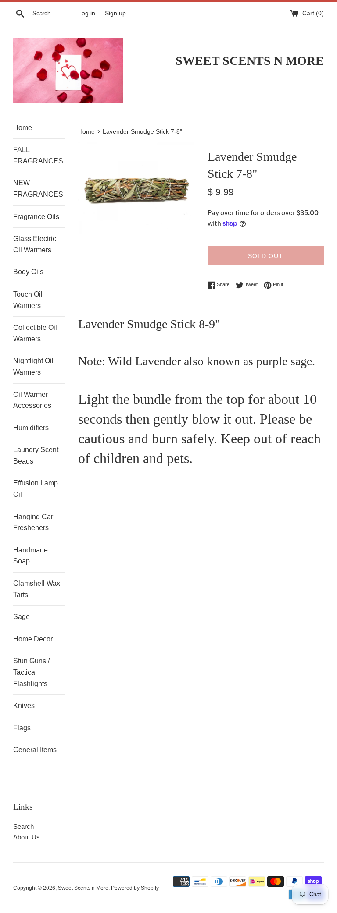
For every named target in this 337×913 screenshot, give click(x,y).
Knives (24, 705)
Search (23, 826)
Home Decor (33, 639)
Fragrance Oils (36, 216)
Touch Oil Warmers (28, 299)
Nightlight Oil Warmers (33, 366)
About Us (26, 837)
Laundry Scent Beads (35, 455)
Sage (21, 616)
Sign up (115, 13)
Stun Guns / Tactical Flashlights (31, 672)
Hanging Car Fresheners (33, 522)
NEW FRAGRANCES (38, 188)
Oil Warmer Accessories (32, 400)
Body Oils (28, 272)
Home (22, 127)
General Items (35, 750)
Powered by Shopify (135, 888)
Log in (86, 13)
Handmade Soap (30, 555)
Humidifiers (31, 428)
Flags (22, 728)
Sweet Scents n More (83, 888)
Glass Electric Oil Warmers (34, 244)
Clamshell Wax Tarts (36, 589)
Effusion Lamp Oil (35, 488)
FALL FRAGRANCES (38, 155)
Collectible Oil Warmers (35, 333)
